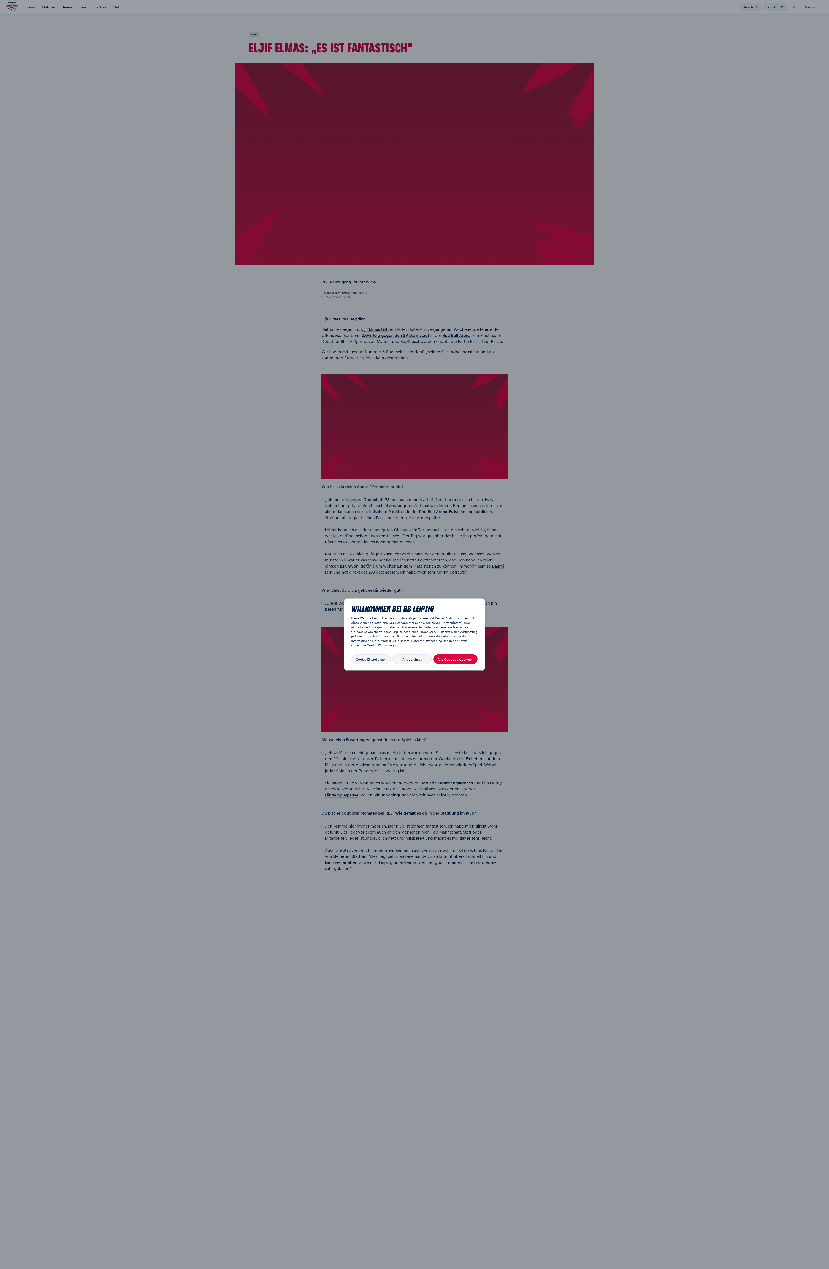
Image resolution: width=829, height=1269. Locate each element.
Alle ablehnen (412, 659)
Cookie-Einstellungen (371, 659)
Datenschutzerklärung (426, 640)
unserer (405, 640)
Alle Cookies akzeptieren (455, 659)
